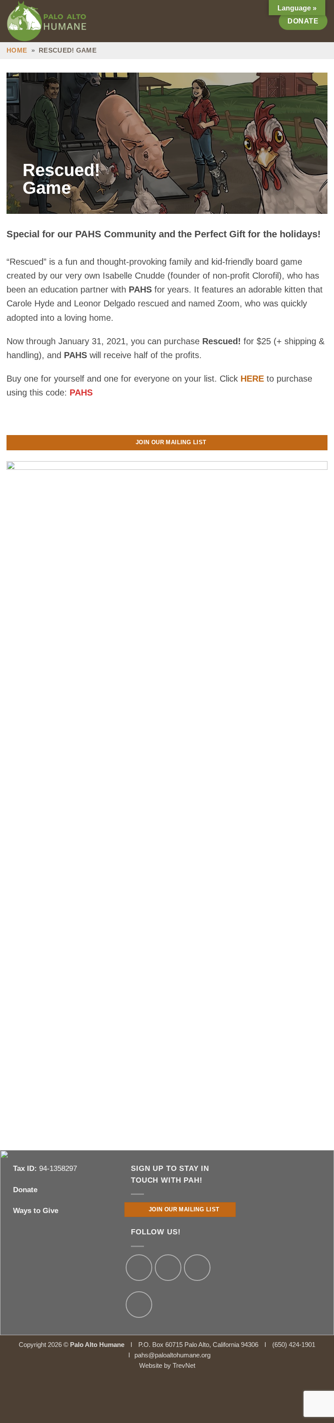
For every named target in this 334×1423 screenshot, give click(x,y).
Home (17, 50)
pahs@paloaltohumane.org (172, 1355)
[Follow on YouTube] (139, 1304)
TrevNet (184, 1365)
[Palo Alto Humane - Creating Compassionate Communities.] (58, 21)
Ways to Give (35, 1211)
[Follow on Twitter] (197, 1267)
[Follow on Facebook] (139, 1267)
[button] (267, 21)
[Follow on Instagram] (168, 1267)
